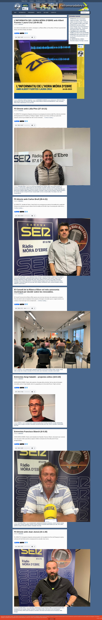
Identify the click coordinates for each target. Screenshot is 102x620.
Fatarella (31, 524)
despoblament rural (18, 609)
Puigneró (30, 190)
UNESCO (16, 283)
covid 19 (52, 278)
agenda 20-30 (40, 186)
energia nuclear (17, 424)
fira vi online (53, 279)
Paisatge (35, 280)
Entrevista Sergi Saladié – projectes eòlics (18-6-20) (37, 377)
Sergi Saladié (60, 424)
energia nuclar (59, 187)
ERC (35, 279)
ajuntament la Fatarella (42, 523)
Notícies (25, 100)
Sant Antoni (42, 610)
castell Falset (22, 278)
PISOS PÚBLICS (39, 101)
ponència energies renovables (20, 525)
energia (25, 279)
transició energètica (55, 282)
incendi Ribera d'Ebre (40, 609)
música (23, 280)
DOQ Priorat (21, 279)
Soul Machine (44, 282)
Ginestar (44, 189)
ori (32, 280)
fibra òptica (26, 189)
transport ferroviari (28, 191)
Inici (15, 12)
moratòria (16, 280)
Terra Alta (16, 425)
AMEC (50, 607)
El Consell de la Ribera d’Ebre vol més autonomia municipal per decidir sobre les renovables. (36, 291)
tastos (48, 282)
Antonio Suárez (29, 369)
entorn (22, 101)
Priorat (60, 280)
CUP (59, 278)
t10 (14, 191)
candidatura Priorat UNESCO (57, 276)
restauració (21, 282)
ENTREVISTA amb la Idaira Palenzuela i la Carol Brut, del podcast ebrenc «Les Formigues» (79, 36)
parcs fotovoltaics (44, 370)
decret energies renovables (41, 187)
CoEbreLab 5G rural (30, 187)
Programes (31, 12)
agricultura (32, 607)
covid (49, 278)
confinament (44, 278)
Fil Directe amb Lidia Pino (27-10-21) (30, 109)
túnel (61, 191)
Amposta (45, 186)
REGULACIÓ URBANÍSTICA (49, 101)
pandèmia (39, 280)
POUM (51, 280)
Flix (25, 101)
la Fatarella (44, 524)
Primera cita (56, 280)
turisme (61, 282)
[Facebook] (85, 9)
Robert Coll (27, 282)
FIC (33, 370)
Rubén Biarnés (23, 102)
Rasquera (36, 190)
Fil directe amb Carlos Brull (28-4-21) (30, 199)
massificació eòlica (40, 424)
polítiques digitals (24, 190)
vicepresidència (17, 193)
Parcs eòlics (37, 370)
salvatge (39, 282)
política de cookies (30, 617)
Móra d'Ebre (33, 101)
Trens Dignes (54, 191)
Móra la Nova (17, 190)
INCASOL (28, 101)
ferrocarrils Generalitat (19, 189)
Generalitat (58, 279)
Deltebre (49, 187)
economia (53, 187)
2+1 (30, 186)
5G (32, 186)
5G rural (35, 186)
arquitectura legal (36, 422)
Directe (39, 12)
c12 (61, 186)
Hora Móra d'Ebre (22, 186)
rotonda (46, 190)
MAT (64, 189)
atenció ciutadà (56, 186)
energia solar (20, 370)
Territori (17, 191)
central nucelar (22, 187)
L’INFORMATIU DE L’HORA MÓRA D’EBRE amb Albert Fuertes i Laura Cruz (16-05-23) (39, 21)
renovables (61, 101)
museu (20, 280)
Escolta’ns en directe (40, 1)
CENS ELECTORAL (61, 100)
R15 (33, 190)
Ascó (49, 100)
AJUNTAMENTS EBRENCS (42, 100)
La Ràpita (56, 189)
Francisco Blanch (37, 524)
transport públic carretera (38, 191)
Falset (38, 279)
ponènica (29, 525)
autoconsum (53, 100)
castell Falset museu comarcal (32, 278)
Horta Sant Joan (49, 189)
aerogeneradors (29, 422)
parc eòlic (46, 424)
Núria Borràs (28, 280)
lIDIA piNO (60, 189)
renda (57, 101)
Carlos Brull (16, 278)
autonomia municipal (37, 369)
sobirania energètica (60, 190)
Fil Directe (32, 189)
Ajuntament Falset (33, 276)
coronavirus (49, 523)
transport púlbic (47, 191)
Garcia (40, 189)
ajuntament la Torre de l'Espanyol (42, 607)
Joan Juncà (47, 609)
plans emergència (30, 610)
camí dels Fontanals (46, 276)
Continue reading (49, 117)
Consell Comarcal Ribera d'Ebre (48, 369)
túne (58, 191)
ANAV (49, 186)
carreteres (16, 187)
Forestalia (36, 189)
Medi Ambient (50, 524)
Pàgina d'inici (24, 1)
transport (22, 191)
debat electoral (17, 101)
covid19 (58, 523)
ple (49, 280)
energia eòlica (31, 279)
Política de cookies (52, 1)
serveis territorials (52, 190)
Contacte (32, 1)
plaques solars (45, 280)
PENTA (24, 610)
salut (36, 282)
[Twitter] (88, 9)
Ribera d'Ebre (17, 102)
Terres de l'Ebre (30, 102)
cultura (56, 278)
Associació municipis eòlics (58, 607)
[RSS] (83, 9)
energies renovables (27, 370)
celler (40, 278)
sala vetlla (32, 282)
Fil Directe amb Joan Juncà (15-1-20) (30, 532)
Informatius (22, 12)
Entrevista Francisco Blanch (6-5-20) (30, 431)
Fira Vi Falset (47, 279)
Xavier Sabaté (56, 370)
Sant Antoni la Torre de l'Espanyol (52, 610)
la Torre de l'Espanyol (55, 609)
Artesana (40, 276)
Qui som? (61, 1)
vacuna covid (21, 283)
